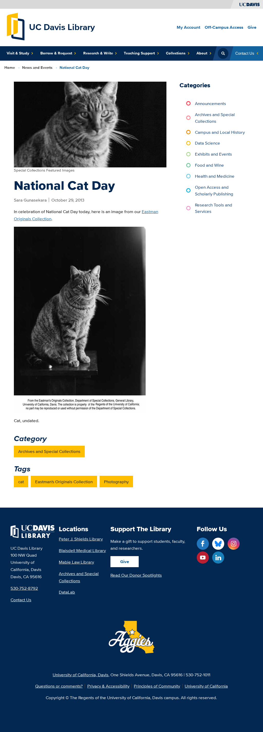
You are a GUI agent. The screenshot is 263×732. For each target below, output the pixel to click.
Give (124, 561)
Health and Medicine (214, 176)
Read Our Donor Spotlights (136, 575)
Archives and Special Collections (49, 451)
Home (9, 67)
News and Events (37, 67)
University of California (206, 686)
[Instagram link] (234, 544)
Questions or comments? (59, 686)
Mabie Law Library (76, 562)
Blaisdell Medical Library (82, 550)
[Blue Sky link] (218, 544)
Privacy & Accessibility (108, 686)
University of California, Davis (80, 674)
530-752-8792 (24, 588)
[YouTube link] (203, 558)
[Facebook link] (203, 544)
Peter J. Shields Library (81, 539)
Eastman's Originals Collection (64, 481)
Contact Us (21, 599)
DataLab (67, 592)
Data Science (207, 143)
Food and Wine (209, 165)
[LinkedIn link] (218, 558)
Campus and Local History (220, 132)
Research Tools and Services (213, 208)
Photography (116, 481)
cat (21, 481)
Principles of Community (157, 686)
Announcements (210, 103)
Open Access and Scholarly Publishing (214, 190)
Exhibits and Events (213, 154)
